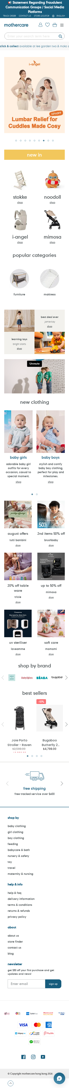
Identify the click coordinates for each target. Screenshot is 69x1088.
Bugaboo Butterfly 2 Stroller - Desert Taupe (49, 742)
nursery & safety (18, 856)
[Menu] (61, 24)
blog (11, 953)
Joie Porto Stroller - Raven (19, 742)
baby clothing (17, 826)
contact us (14, 947)
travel (11, 868)
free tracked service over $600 (35, 794)
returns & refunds (19, 911)
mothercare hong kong (34, 1073)
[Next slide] (62, 784)
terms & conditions (20, 905)
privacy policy (17, 917)
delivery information (21, 899)
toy (10, 862)
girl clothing (15, 832)
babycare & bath (19, 850)
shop (20, 202)
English (61, 16)
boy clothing (16, 838)
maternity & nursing (20, 874)
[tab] (16, 140)
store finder (15, 941)
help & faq (14, 893)
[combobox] (34, 36)
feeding (13, 844)
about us (13, 935)
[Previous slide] (7, 784)
